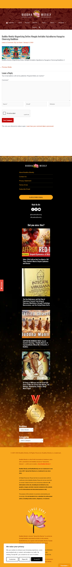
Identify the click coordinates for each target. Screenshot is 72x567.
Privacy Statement (25, 181)
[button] (39, 27)
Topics (44, 22)
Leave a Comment (7, 42)
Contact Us (23, 176)
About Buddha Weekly (26, 172)
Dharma (34, 22)
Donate (34, 27)
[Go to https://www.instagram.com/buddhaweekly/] (36, 209)
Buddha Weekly (33, 480)
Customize (12, 559)
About (52, 22)
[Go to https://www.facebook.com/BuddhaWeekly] (32, 209)
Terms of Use (23, 185)
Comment (5, 80)
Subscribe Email (24, 189)
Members (61, 22)
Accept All (37, 559)
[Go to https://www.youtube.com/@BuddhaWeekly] (39, 209)
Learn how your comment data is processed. (40, 126)
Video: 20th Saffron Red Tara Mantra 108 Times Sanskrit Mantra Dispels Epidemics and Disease (36, 261)
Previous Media (6, 67)
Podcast (27, 22)
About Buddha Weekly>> (44, 464)
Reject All (24, 559)
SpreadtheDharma (31, 543)
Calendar (11, 22)
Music (20, 22)
